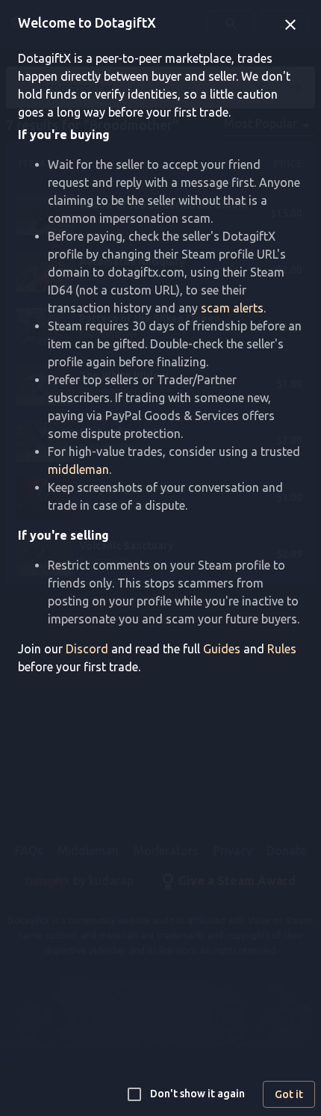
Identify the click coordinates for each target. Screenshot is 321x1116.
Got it (289, 1094)
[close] (290, 24)
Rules (281, 649)
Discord (87, 649)
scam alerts (232, 308)
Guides (221, 649)
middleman (78, 469)
